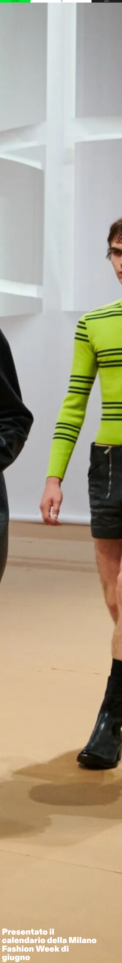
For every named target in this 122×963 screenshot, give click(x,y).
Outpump (15, 1)
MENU (106, 1)
